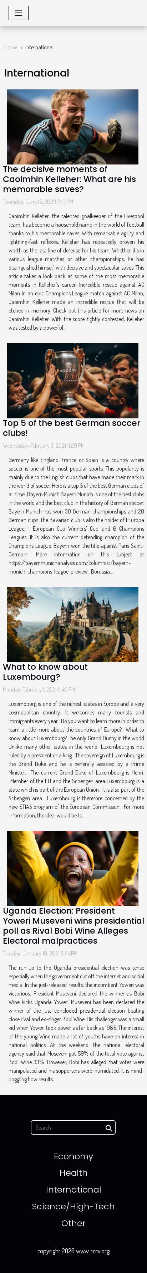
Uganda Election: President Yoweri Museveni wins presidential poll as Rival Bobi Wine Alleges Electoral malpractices (73, 926)
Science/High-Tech (73, 1206)
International (73, 1189)
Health (74, 1173)
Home (10, 47)
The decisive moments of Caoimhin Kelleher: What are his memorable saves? (69, 179)
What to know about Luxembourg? (45, 672)
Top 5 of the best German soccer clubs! (71, 428)
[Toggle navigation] (19, 13)
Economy (73, 1156)
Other (73, 1223)
